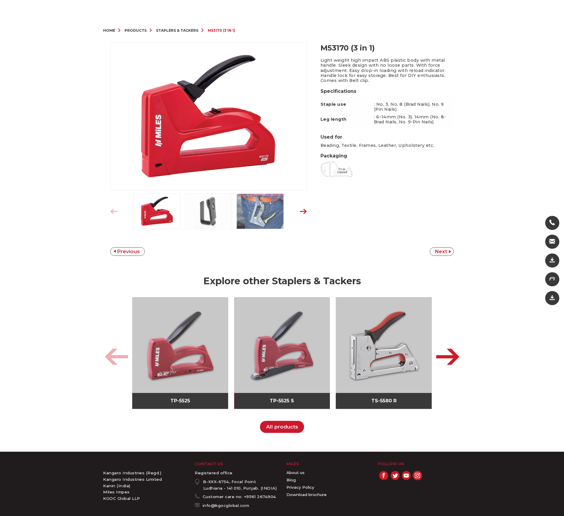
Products (136, 30)
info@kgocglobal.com (226, 505)
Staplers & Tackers (177, 30)
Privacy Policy (300, 487)
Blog (291, 480)
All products (282, 427)
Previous (128, 251)
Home (109, 30)
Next (441, 251)
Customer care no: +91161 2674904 (239, 496)
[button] (303, 211)
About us (295, 472)
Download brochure (306, 494)
